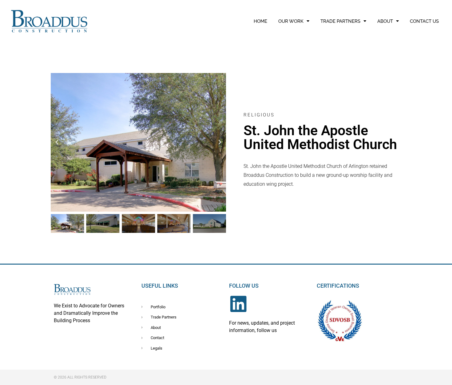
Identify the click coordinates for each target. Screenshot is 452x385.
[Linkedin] (238, 304)
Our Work (290, 21)
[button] (57, 142)
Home (260, 21)
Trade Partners (340, 21)
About (385, 21)
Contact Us (424, 21)
